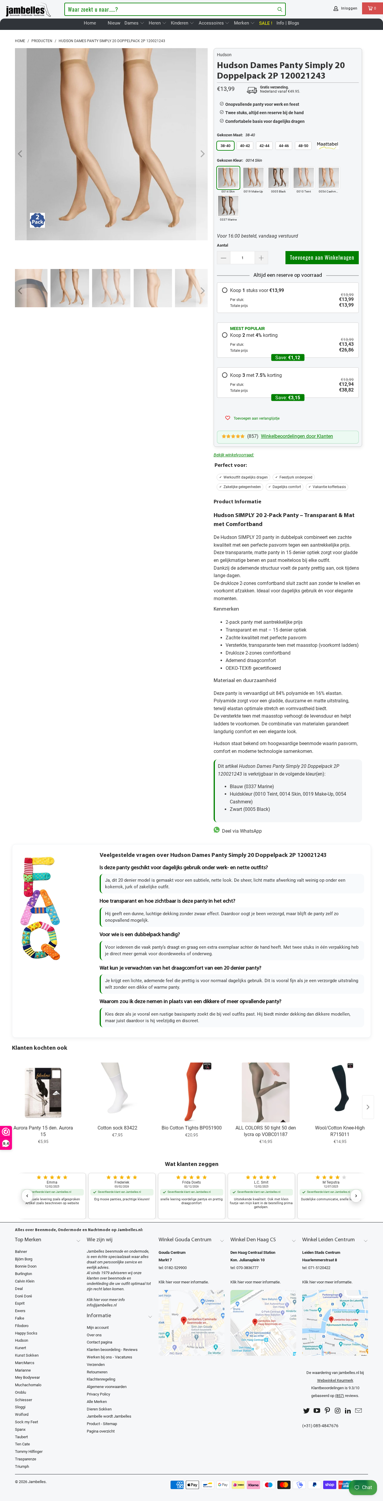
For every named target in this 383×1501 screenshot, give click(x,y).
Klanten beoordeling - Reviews (112, 1349)
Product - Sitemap (102, 1423)
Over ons (94, 1335)
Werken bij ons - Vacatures (109, 1357)
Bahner (21, 1251)
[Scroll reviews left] (27, 1195)
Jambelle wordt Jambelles (109, 1416)
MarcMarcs (24, 1363)
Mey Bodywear (27, 1377)
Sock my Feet (26, 1422)
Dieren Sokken (99, 1409)
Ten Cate (22, 1444)
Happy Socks (26, 1333)
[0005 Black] (278, 178)
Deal (19, 1288)
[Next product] (368, 1107)
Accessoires (212, 23)
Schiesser (23, 1400)
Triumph (22, 1466)
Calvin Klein (24, 1281)
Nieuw (114, 23)
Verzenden (96, 1364)
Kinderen (180, 23)
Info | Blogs (287, 23)
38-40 (225, 145)
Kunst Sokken (27, 1355)
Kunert (20, 1348)
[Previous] (21, 154)
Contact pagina (99, 1342)
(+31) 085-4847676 (320, 1426)
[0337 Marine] (228, 206)
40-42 (245, 145)
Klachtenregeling (101, 1379)
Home (90, 23)
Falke (19, 1318)
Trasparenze (25, 1459)
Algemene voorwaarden (107, 1386)
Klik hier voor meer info (106, 1299)
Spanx (20, 1429)
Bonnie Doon (26, 1266)
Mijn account (98, 1327)
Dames (132, 23)
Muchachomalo (28, 1385)
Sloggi (20, 1407)
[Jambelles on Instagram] (337, 1411)
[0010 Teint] (304, 178)
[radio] (288, 298)
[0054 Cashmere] (329, 178)
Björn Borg (23, 1259)
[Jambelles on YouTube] (317, 1411)
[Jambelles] (28, 8)
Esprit (20, 1303)
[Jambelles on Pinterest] (327, 1411)
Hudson (224, 54)
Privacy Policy (98, 1394)
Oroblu (20, 1392)
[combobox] (174, 9)
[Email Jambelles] (358, 1411)
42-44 (264, 145)
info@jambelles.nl (102, 1305)
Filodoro (21, 1325)
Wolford (21, 1414)
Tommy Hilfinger (28, 1451)
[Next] (202, 154)
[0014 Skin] (228, 178)
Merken (242, 23)
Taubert (21, 1437)
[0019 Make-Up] (253, 178)
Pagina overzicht (101, 1431)
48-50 (303, 145)
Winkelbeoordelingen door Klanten (297, 436)
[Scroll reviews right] (356, 1195)
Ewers (20, 1311)
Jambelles (37, 1481)
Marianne (23, 1370)
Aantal (222, 245)
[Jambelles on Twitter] (306, 1411)
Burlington (23, 1273)
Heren (155, 23)
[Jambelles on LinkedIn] (348, 1411)
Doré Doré (23, 1296)
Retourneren (97, 1372)
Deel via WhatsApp (241, 831)
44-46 (284, 145)
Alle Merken (97, 1401)
